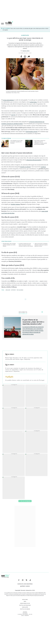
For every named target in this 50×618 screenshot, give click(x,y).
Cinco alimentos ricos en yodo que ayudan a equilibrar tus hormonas (16, 142)
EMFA (25, 601)
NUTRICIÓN (13, 290)
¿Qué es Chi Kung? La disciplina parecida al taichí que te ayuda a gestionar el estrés (41, 245)
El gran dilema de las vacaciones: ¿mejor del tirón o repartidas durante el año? (33, 322)
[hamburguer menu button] (2, 24)
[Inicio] (9, 25)
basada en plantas (25, 166)
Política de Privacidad (25, 605)
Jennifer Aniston (15, 204)
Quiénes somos (25, 586)
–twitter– (26, 579)
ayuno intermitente (8, 100)
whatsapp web (25, 56)
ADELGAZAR (8, 290)
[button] (13, 395)
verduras (43, 166)
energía (13, 115)
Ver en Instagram (26, 501)
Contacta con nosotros (25, 584)
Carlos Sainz (33, 102)
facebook (21, 56)
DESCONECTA (23, 312)
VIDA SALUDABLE (20, 290)
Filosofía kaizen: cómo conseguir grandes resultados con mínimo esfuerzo (9, 245)
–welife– (30, 579)
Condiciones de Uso (25, 603)
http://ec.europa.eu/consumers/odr (37, 595)
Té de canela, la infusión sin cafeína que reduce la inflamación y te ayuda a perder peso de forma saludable (40, 142)
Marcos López (26, 50)
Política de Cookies (25, 609)
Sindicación (25, 607)
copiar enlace (28, 56)
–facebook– (19, 579)
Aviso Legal (25, 599)
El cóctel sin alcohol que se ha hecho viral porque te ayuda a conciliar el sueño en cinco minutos (26, 245)
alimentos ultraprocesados (33, 160)
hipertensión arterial (31, 131)
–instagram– (23, 579)
